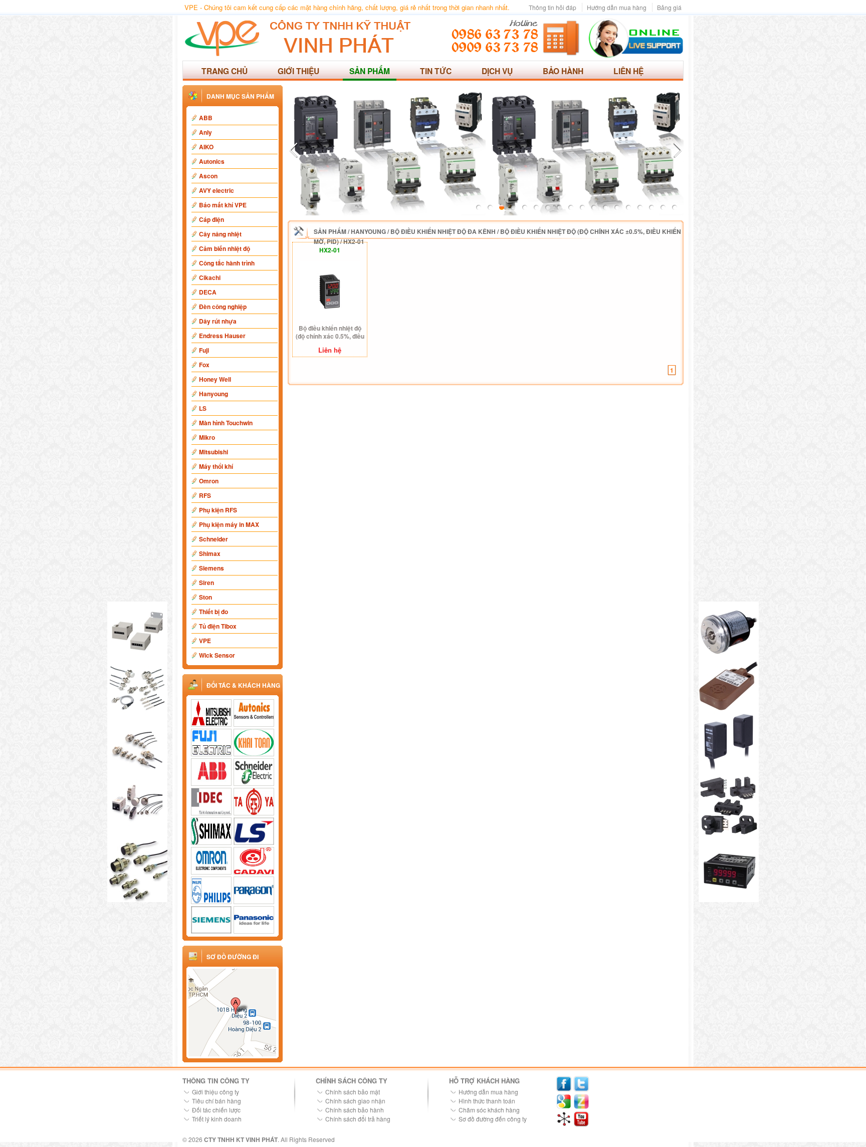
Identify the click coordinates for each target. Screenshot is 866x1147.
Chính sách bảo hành (354, 1109)
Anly (205, 132)
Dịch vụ (497, 71)
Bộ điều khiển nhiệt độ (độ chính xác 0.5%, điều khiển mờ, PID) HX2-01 (330, 332)
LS (202, 408)
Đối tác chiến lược (216, 1109)
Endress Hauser (222, 335)
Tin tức (436, 71)
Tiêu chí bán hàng (216, 1100)
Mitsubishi (213, 451)
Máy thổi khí (216, 466)
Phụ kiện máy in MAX (229, 524)
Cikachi (210, 277)
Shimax (210, 553)
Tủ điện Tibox (218, 626)
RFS (205, 495)
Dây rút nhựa (218, 321)
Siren (206, 582)
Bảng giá (669, 7)
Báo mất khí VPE (223, 204)
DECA (207, 292)
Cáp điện (211, 219)
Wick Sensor (217, 655)
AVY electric (216, 190)
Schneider (213, 538)
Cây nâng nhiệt (220, 233)
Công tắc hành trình (227, 262)
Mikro (207, 437)
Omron (209, 480)
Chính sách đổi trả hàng (357, 1118)
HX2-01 (353, 241)
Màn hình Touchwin (226, 422)
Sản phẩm (369, 71)
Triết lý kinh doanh (217, 1118)
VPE (205, 640)
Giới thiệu (298, 71)
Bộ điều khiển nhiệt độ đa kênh (443, 231)
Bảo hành (563, 71)
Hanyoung (213, 393)
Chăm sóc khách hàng (489, 1109)
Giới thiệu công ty (215, 1091)
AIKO (206, 146)
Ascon (208, 175)
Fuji (204, 350)
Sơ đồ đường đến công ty (493, 1118)
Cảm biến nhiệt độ (224, 248)
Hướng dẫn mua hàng (616, 7)
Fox (204, 364)
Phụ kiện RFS (218, 509)
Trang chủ (224, 71)
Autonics (212, 161)
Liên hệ (628, 71)
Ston (205, 597)
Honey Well (215, 379)
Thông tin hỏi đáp (552, 7)
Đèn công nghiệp (223, 306)
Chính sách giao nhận (355, 1100)
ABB (205, 117)
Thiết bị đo (213, 611)
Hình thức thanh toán (487, 1100)
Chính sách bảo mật (352, 1091)
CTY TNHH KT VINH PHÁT (241, 1139)
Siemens (211, 567)
